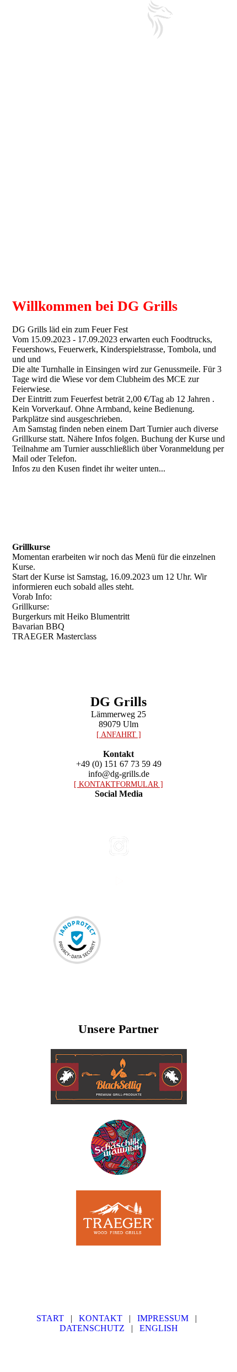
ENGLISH (158, 1328)
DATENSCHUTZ (92, 1328)
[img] (160, 19)
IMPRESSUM (162, 1318)
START (50, 1318)
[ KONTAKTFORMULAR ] (118, 784)
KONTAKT (100, 1318)
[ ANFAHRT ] (118, 734)
